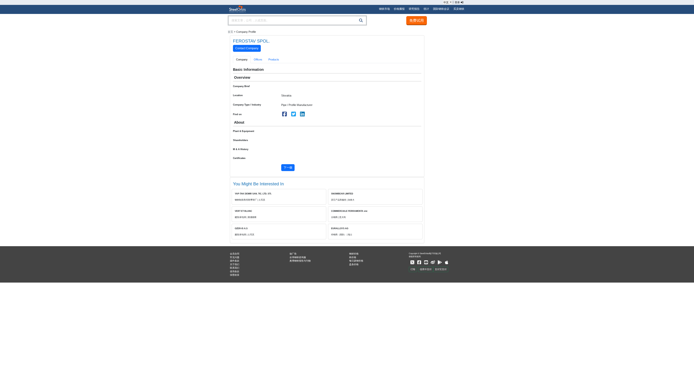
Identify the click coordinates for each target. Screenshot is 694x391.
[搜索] (361, 20)
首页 (230, 31)
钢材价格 (354, 253)
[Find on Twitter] (293, 115)
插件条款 (234, 260)
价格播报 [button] (399, 8)
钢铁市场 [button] (384, 8)
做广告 (293, 253)
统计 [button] (426, 8)
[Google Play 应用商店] (439, 262)
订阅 (412, 269)
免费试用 (416, 20)
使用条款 (234, 271)
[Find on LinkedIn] (302, 115)
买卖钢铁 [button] (458, 8)
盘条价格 (354, 264)
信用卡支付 (426, 269)
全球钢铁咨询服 (298, 257)
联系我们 (234, 267)
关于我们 (234, 264)
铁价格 (352, 257)
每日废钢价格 (356, 260)
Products (273, 59)
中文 (446, 2)
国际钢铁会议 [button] (441, 8)
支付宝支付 (441, 269)
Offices (258, 59)
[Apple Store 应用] (446, 262)
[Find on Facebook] (284, 115)
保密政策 (234, 275)
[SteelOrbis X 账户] (412, 262)
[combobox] (297, 20)
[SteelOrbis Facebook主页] (419, 262)
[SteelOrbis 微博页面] (433, 262)
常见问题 (234, 257)
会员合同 (234, 253)
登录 (457, 2)
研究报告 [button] (414, 8)
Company (242, 59)
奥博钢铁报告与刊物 (300, 260)
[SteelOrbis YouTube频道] (426, 262)
